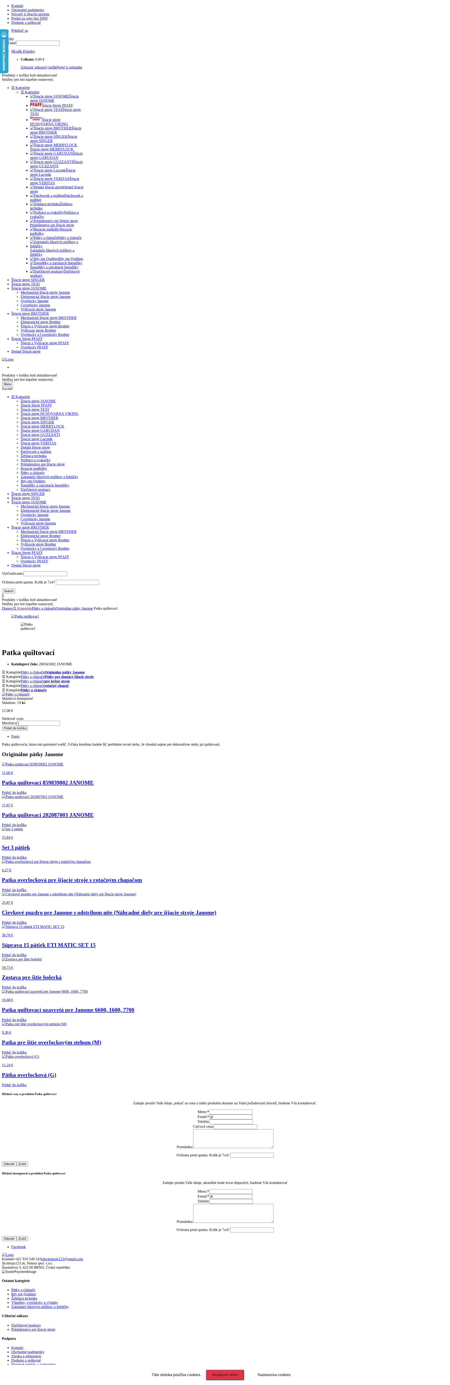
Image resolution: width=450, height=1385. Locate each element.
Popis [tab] (15, 736)
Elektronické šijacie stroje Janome (46, 297)
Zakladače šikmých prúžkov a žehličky (49, 477)
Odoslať (9, 1164)
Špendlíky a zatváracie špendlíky (45, 485)
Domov (7, 608)
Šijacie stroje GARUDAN (40, 430)
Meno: (203, 1112)
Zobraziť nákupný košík (38, 67)
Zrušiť (22, 1164)
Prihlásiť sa (19, 31)
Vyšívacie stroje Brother (38, 330)
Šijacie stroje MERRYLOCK (42, 426)
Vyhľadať (9, 43)
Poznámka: (185, 1147)
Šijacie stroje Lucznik (36, 439)
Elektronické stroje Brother (40, 322)
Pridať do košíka (15, 728)
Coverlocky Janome (35, 305)
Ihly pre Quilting (33, 481)
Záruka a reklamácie (26, 1356)
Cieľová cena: (203, 1127)
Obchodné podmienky (27, 10)
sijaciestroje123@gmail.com (62, 1259)
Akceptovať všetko (225, 1375)
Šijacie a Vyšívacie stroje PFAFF (45, 343)
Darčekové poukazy (35, 489)
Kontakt (17, 6)
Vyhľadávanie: (13, 573)
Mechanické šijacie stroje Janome (45, 292)
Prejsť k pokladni (69, 67)
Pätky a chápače (33, 473)
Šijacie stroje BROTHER (30, 313)
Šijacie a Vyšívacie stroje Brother (45, 326)
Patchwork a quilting (36, 452)
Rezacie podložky (34, 468)
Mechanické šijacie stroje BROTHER (49, 318)
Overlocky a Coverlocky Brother (45, 335)
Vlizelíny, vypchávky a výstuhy (34, 1302)
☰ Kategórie (20, 88)
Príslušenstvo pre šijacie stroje (43, 464)
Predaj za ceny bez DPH (29, 18)
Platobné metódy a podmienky (33, 1365)
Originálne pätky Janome (74, 608)
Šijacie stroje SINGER (28, 280)
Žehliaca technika (34, 456)
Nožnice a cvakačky (36, 460)
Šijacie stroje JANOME (28, 288)
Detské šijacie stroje (26, 351)
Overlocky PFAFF (34, 347)
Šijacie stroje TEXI (25, 284)
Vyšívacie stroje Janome (38, 309)
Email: (203, 1117)
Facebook (18, 1247)
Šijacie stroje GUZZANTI (40, 435)
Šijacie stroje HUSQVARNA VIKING (50, 414)
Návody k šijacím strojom (30, 14)
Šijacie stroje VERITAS (38, 443)
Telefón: (203, 1122)
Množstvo (9, 723)
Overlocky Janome (35, 301)
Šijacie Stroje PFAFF (27, 339)
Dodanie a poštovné (26, 23)
